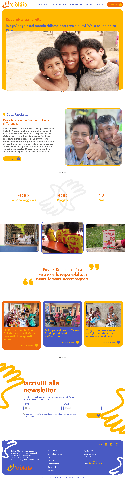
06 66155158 (92, 461)
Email (66, 404)
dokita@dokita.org (95, 463)
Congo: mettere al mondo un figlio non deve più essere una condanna (102, 333)
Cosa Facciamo (58, 4)
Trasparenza (53, 464)
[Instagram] (116, 444)
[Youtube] (100, 444)
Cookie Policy (54, 470)
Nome (26, 404)
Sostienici (74, 4)
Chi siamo (42, 4)
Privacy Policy (54, 467)
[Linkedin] (111, 444)
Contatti (99, 4)
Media (89, 4)
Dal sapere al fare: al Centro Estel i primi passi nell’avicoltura (62, 333)
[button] (8, 60)
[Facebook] (106, 444)
